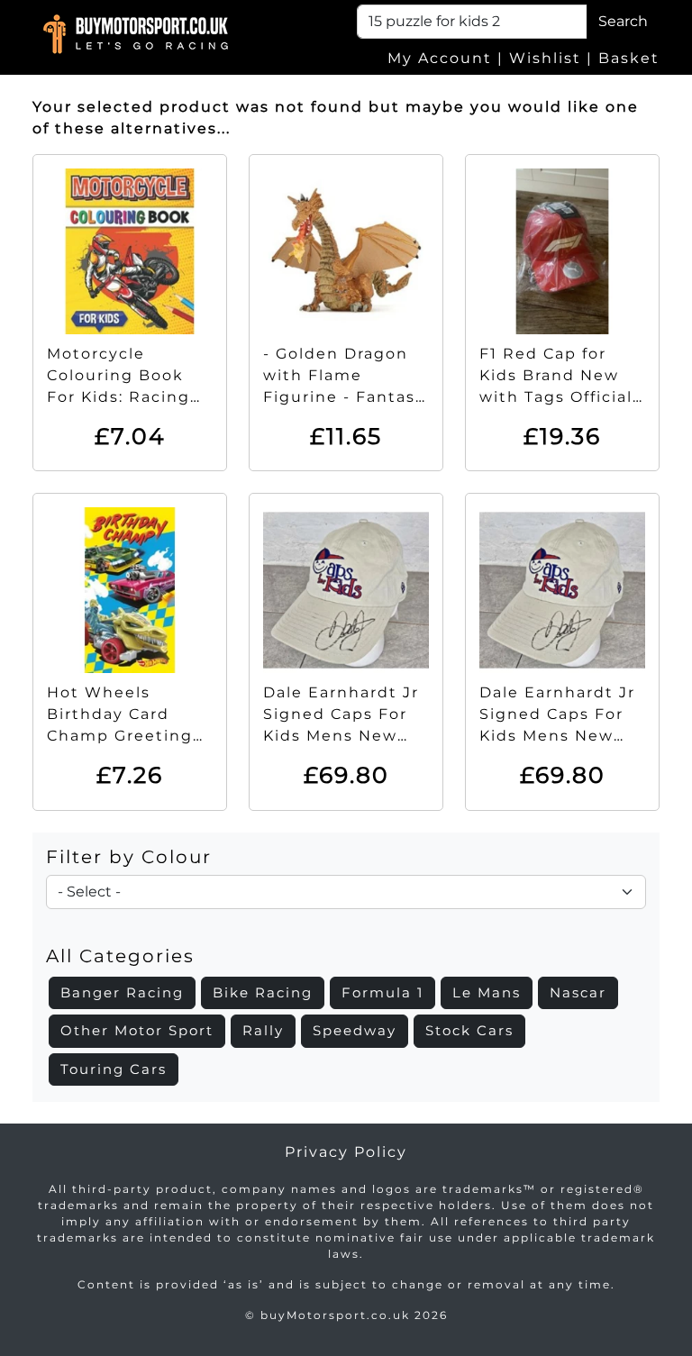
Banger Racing (122, 992)
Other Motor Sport (137, 1030)
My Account (439, 58)
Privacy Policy (346, 1151)
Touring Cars (113, 1069)
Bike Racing (263, 992)
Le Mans (486, 992)
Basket (629, 58)
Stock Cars (469, 1030)
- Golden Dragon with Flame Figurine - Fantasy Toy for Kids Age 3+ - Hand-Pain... (344, 397)
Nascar (578, 992)
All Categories (120, 956)
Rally (263, 1030)
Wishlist (545, 58)
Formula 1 (382, 992)
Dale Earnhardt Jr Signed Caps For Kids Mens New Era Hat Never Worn (341, 735)
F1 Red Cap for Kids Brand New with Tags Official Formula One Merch (556, 397)
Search (623, 21)
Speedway (354, 1030)
